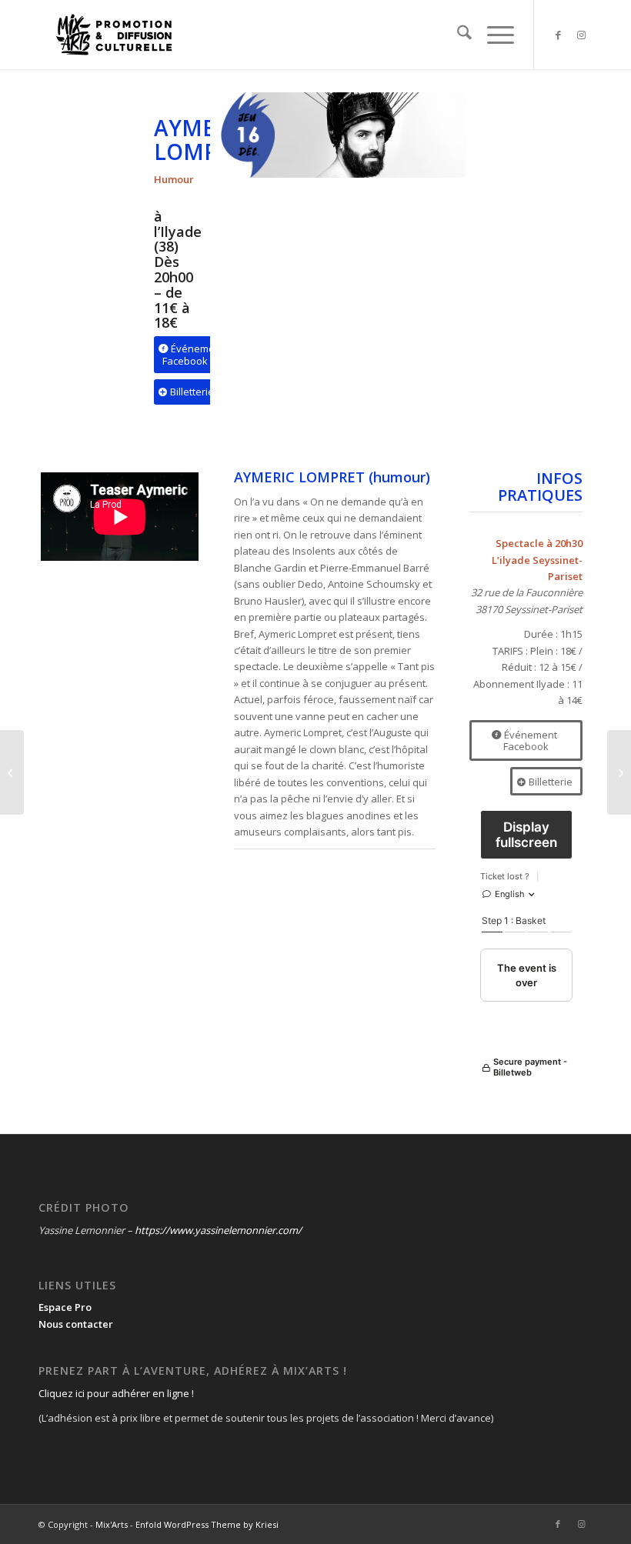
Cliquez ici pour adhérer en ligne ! (116, 1393)
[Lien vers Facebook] (557, 34)
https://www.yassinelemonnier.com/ (218, 1230)
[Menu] (493, 34)
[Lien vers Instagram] (581, 34)
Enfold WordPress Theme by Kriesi (207, 1524)
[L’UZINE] (619, 772)
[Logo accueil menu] (113, 34)
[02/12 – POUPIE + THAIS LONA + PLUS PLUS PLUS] (12, 772)
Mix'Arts (111, 1524)
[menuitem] (457, 34)
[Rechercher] (457, 34)
